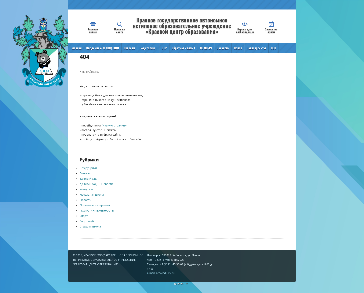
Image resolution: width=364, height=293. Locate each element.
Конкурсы (86, 189)
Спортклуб (87, 221)
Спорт (84, 216)
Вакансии (223, 48)
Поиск (238, 48)
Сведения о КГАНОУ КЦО (102, 48)
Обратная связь (183, 48)
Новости (129, 48)
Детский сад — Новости (96, 184)
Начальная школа (92, 194)
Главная (76, 48)
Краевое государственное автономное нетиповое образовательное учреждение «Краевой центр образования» (182, 26)
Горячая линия (93, 30)
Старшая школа (90, 226)
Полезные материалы (95, 205)
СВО (273, 48)
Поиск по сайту (119, 30)
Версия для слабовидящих (245, 30)
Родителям (148, 48)
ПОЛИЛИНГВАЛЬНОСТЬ (97, 210)
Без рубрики (88, 168)
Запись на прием (271, 30)
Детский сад (88, 178)
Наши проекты (256, 48)
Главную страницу (114, 125)
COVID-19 (206, 48)
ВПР (164, 48)
